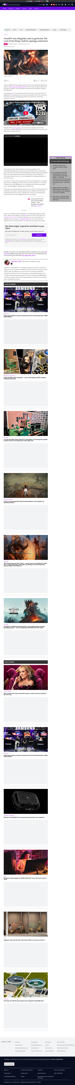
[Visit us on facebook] (47, 4)
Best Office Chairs (61, 1051)
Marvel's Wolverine (31, 29)
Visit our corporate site (57, 1059)
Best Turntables (61, 1042)
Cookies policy (24, 1073)
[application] (26, 150)
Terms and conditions (59, 1070)
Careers (23, 1076)
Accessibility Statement (9, 1076)
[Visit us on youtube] (52, 4)
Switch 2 (36, 8)
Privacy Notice (8, 240)
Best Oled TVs (48, 1048)
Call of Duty (63, 29)
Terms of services (23, 239)
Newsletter (45, 80)
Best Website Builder (20, 1051)
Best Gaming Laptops (36, 1045)
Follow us (37, 80)
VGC (13, 93)
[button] (70, 4)
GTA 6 (14, 29)
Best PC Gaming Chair (36, 1051)
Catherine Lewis (14, 44)
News (4, 8)
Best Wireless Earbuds (62, 1048)
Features (10, 8)
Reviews (18, 8)
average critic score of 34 (11, 217)
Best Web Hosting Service (21, 1048)
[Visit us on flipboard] (54, 4)
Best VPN (17, 1042)
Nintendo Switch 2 (44, 29)
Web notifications (58, 1073)
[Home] (29, 1)
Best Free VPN (18, 1045)
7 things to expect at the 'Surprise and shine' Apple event (60, 167)
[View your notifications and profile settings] (65, 4)
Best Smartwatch (49, 1051)
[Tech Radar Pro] (38, 1)
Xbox (54, 29)
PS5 (21, 29)
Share (7, 80)
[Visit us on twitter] (49, 4)
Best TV (47, 1045)
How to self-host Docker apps (61, 161)
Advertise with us (42, 1073)
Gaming (5, 34)
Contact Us (40, 1070)
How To (24, 8)
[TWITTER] (12, 264)
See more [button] (24, 210)
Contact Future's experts (27, 1070)
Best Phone (48, 1042)
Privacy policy (7, 1073)
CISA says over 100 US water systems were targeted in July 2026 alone (61, 198)
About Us (6, 1070)
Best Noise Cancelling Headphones (65, 1045)
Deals (30, 8)
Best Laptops (34, 1042)
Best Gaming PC (35, 1048)
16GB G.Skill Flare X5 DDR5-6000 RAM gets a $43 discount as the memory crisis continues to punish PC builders (61, 190)
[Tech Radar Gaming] (46, 1)
